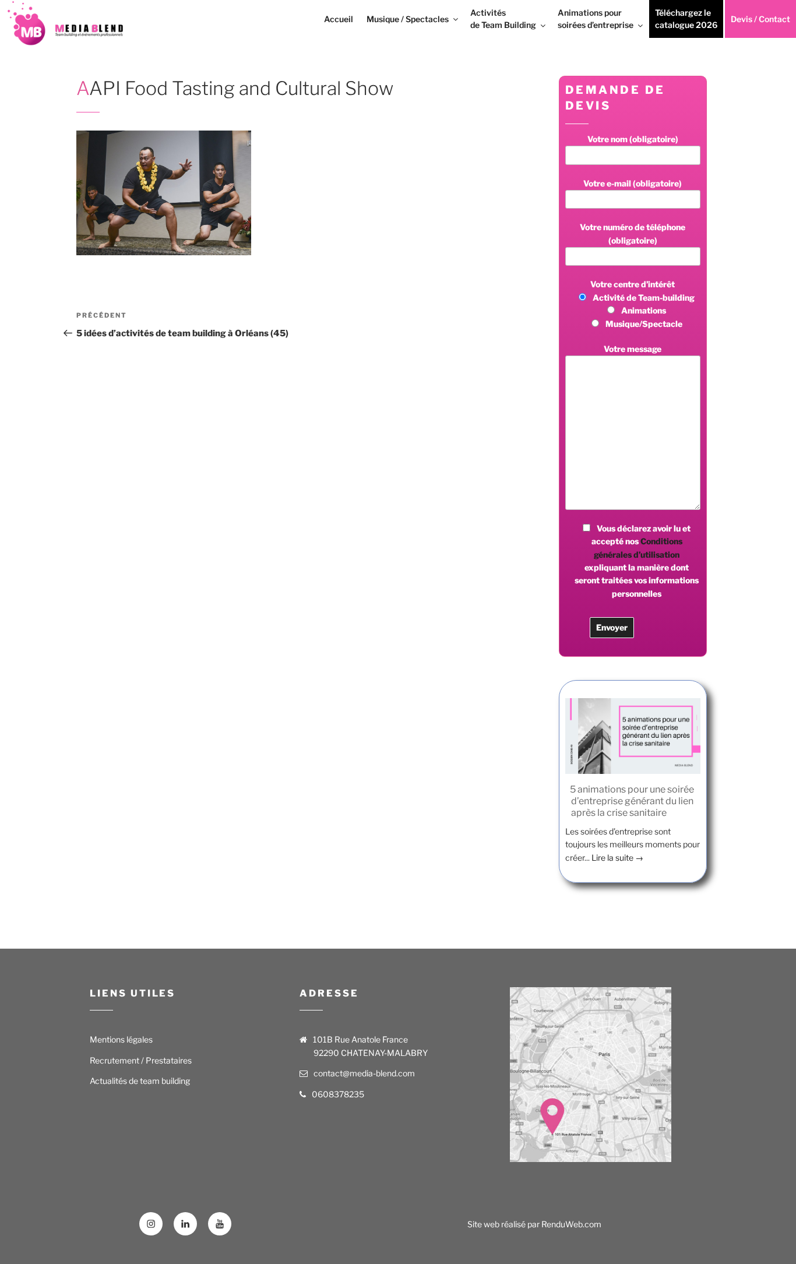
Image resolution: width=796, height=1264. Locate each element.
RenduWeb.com (571, 1224)
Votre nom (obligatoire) (632, 139)
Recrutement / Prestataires (141, 1060)
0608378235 (338, 1094)
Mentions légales (121, 1039)
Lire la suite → (617, 857)
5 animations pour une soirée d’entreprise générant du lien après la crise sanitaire (632, 801)
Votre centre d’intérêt (642, 303)
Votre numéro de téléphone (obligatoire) (632, 233)
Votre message (632, 349)
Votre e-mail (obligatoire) (632, 183)
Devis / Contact (760, 19)
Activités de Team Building (503, 19)
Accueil (338, 19)
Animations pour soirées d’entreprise (595, 19)
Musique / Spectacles (408, 19)
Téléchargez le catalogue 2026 (686, 19)
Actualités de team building (140, 1081)
